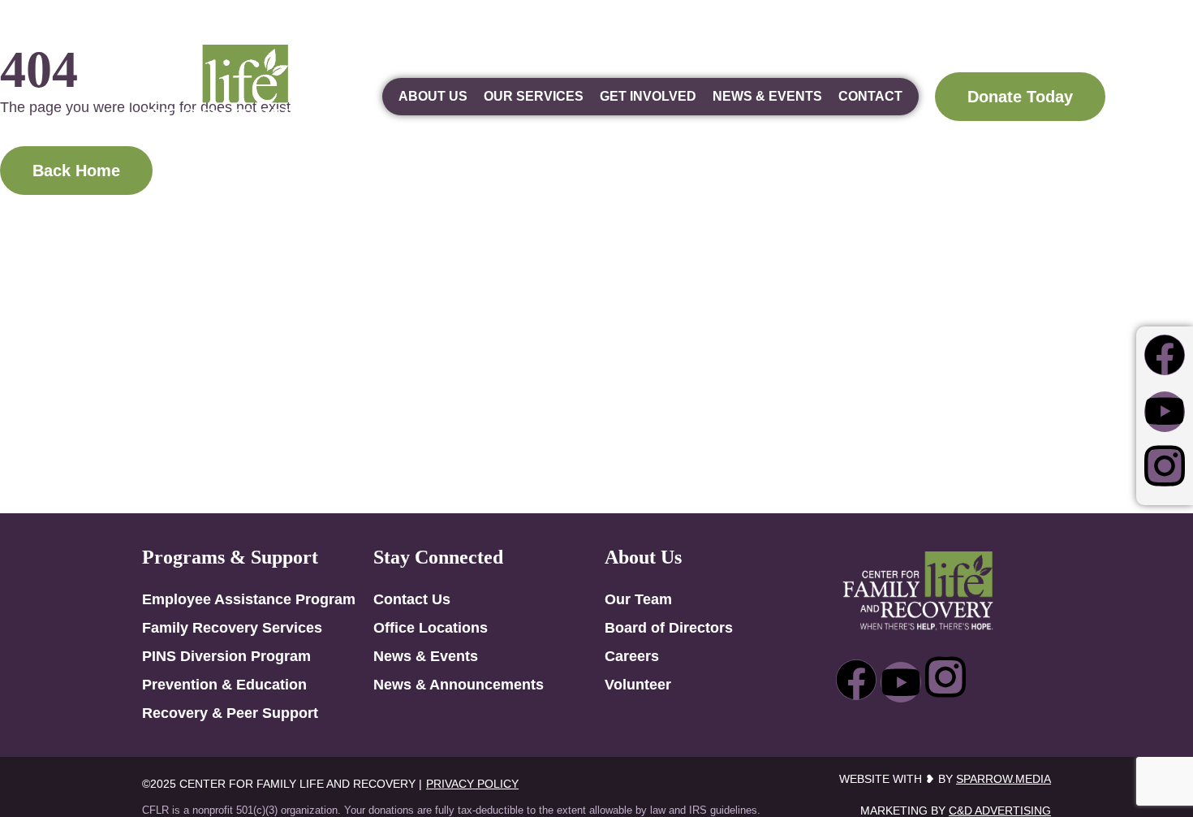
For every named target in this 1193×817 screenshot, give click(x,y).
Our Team (638, 599)
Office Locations (430, 628)
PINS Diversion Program (226, 656)
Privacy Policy (472, 783)
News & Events (767, 96)
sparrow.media (1003, 778)
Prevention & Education (224, 685)
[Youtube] (1164, 411)
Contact (870, 96)
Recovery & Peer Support (230, 713)
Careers (632, 656)
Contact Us (411, 599)
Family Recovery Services (232, 628)
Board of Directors (669, 628)
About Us (432, 96)
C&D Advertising (1000, 810)
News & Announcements (458, 685)
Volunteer (638, 685)
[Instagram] (1164, 466)
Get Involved (648, 96)
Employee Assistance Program (248, 599)
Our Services (534, 96)
